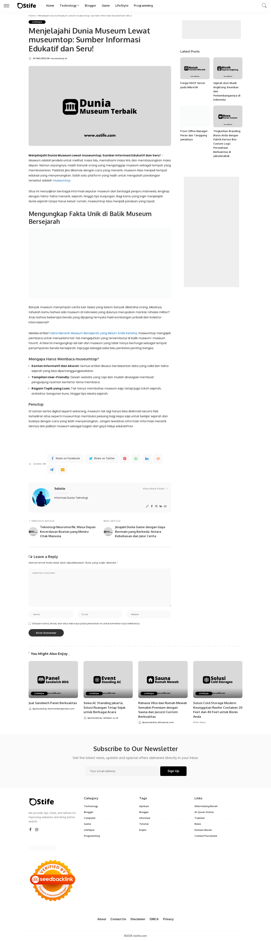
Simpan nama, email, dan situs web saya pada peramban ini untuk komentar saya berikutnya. (86, 623)
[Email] (62, 469)
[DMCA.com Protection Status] (42, 848)
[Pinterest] (124, 458)
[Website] (147, 506)
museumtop (61, 180)
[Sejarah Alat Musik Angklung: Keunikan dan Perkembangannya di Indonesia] (227, 68)
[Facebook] (152, 506)
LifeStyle (37, 22)
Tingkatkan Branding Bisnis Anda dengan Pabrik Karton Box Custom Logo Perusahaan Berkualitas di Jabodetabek (226, 144)
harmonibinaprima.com (61, 708)
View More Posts (153, 488)
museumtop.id (59, 58)
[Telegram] (51, 469)
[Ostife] (27, 5)
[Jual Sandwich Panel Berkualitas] (53, 679)
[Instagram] (156, 506)
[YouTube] (165, 506)
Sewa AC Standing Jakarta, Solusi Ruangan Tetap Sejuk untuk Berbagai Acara (105, 707)
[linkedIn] (147, 458)
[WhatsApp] (135, 458)
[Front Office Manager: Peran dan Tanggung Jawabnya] (194, 116)
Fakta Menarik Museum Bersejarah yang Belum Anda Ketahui (93, 333)
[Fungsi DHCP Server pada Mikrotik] (194, 68)
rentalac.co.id (110, 718)
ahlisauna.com (166, 722)
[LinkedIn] (161, 506)
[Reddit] (158, 458)
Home (32, 15)
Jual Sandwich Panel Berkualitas (53, 703)
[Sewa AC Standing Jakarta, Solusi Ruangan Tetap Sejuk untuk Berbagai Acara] (108, 679)
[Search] (264, 5)
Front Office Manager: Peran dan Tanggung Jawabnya (194, 135)
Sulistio (59, 488)
